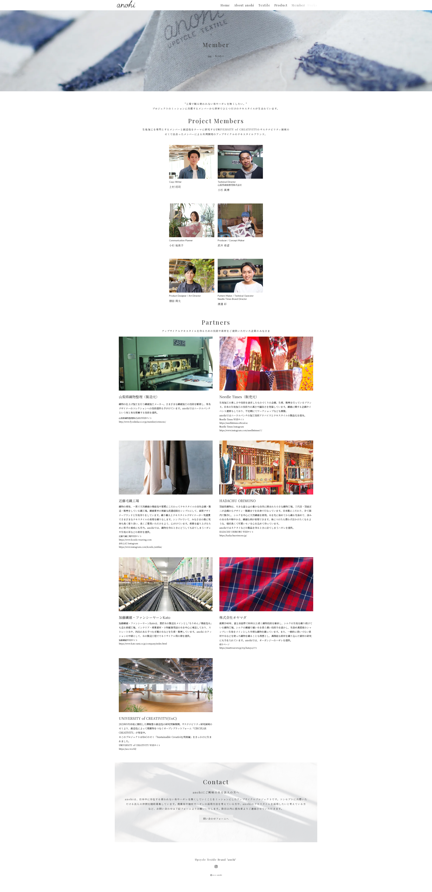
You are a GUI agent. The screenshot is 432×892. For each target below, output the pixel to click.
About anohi (244, 5)
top (210, 56)
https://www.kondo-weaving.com (135, 539)
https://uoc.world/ (127, 748)
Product (281, 5)
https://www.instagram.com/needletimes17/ (240, 430)
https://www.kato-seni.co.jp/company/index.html (143, 643)
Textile (264, 5)
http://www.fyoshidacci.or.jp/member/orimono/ (142, 421)
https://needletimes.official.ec (233, 422)
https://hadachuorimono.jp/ (233, 535)
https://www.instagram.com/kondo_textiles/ (140, 546)
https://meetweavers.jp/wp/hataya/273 (238, 647)
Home (225, 5)
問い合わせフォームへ (216, 818)
